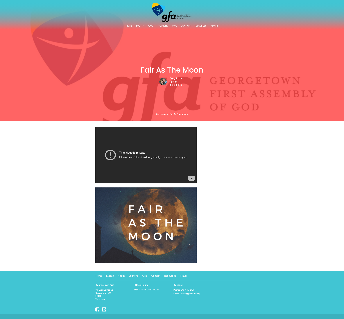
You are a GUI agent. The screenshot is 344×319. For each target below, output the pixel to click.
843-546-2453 (187, 290)
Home (129, 25)
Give (174, 25)
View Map (100, 299)
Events (140, 25)
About (151, 25)
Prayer (214, 25)
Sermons (163, 25)
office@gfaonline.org (190, 293)
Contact (186, 25)
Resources (200, 25)
